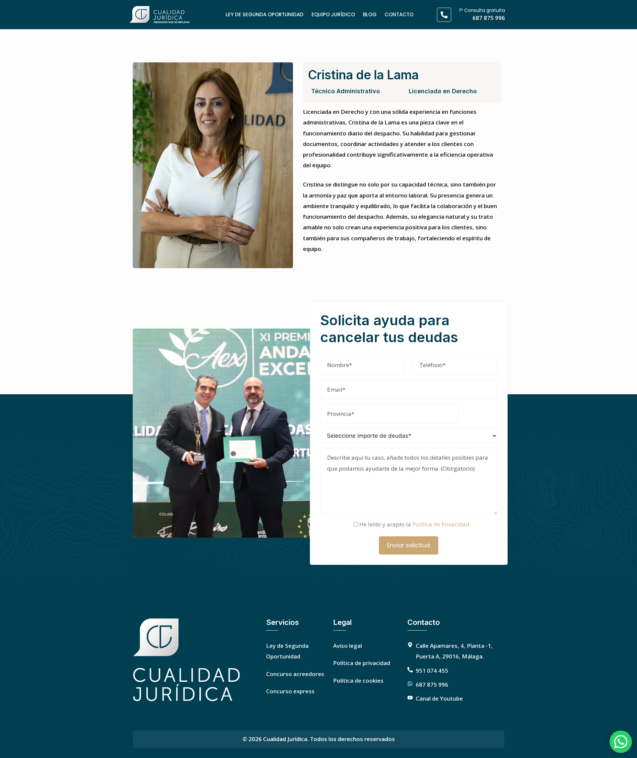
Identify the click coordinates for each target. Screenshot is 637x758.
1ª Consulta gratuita (482, 10)
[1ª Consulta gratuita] (444, 15)
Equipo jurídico (333, 15)
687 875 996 (488, 18)
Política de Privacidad (440, 524)
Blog (370, 15)
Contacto (399, 15)
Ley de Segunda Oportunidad (265, 15)
